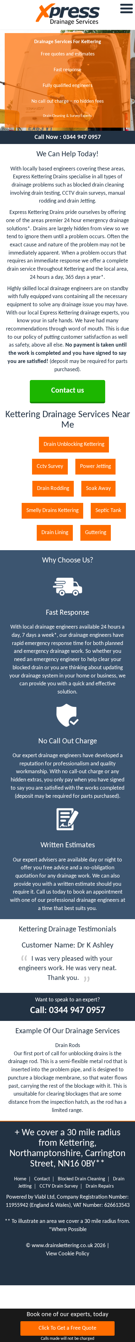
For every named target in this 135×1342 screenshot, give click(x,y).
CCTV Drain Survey (59, 1186)
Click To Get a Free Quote (67, 1328)
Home (20, 1179)
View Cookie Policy (67, 1254)
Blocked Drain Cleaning (81, 1179)
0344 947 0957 (82, 137)
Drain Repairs (100, 1186)
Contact (42, 1179)
